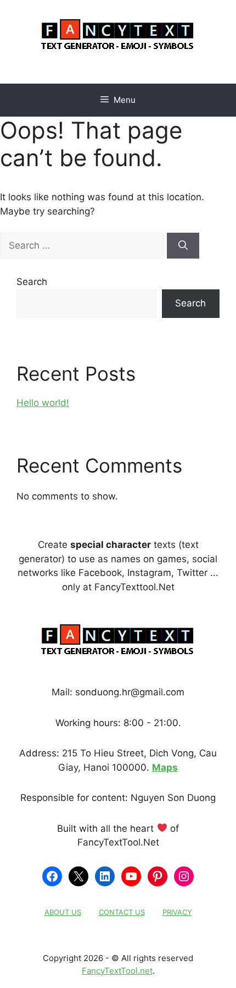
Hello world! (42, 402)
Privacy (177, 912)
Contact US (122, 912)
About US (62, 912)
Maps (165, 767)
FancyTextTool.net (117, 970)
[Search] (183, 246)
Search (31, 281)
